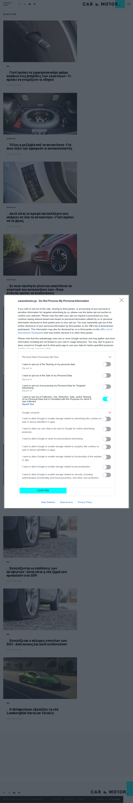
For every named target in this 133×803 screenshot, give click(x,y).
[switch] (107, 364)
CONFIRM (43, 490)
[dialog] (66, 401)
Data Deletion (48, 502)
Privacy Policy (85, 502)
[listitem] (66, 357)
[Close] (123, 301)
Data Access (66, 502)
